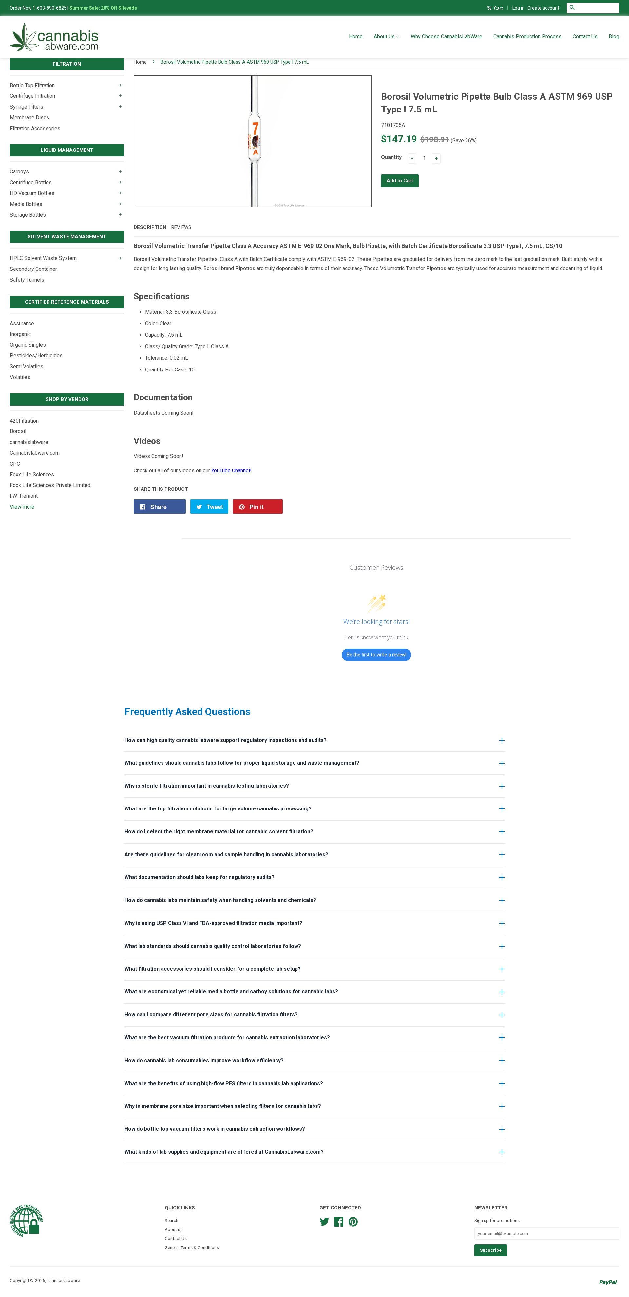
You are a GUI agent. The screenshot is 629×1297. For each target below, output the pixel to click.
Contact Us (585, 36)
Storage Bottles (28, 215)
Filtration (67, 64)
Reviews (181, 227)
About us (173, 1229)
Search (171, 1220)
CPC (15, 464)
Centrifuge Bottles (31, 182)
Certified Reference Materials (67, 302)
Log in (518, 7)
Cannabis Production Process (527, 36)
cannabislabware (29, 442)
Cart (498, 8)
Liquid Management (67, 150)
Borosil (18, 431)
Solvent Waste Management (67, 237)
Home (356, 36)
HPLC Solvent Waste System (43, 258)
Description (150, 227)
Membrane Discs (29, 117)
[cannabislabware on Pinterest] (353, 1221)
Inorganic (20, 334)
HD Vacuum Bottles (32, 193)
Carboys (19, 172)
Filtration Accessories (35, 128)
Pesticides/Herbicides (36, 355)
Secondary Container (33, 269)
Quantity (391, 157)
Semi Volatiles (26, 366)
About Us (385, 36)
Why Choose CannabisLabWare (446, 36)
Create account (543, 7)
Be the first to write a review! (376, 654)
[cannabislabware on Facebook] (339, 1221)
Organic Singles (28, 345)
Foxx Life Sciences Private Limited (50, 485)
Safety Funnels (27, 280)
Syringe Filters (26, 107)
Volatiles (20, 377)
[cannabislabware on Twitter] (324, 1221)
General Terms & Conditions (192, 1247)
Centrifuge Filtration (32, 96)
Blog (614, 36)
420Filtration (24, 421)
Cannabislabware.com (35, 453)
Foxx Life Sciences (32, 474)
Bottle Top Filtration (32, 85)
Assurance (22, 323)
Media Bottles (26, 204)
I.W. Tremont (24, 496)
